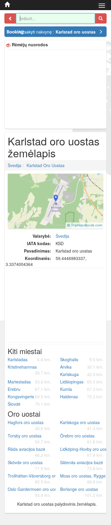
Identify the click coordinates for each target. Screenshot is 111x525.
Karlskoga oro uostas (82, 425)
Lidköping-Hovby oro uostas (84, 452)
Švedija (14, 165)
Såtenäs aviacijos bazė (82, 465)
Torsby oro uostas (29, 439)
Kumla (82, 389)
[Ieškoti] (101, 18)
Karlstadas (29, 359)
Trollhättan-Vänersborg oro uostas (32, 479)
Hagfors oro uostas (29, 425)
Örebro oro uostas (82, 439)
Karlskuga (82, 374)
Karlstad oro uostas (46, 165)
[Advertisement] (55, 88)
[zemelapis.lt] (7, 4)
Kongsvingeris (29, 396)
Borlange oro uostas (82, 492)
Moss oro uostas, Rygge (83, 479)
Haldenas (82, 396)
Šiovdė (29, 404)
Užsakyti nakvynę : (57, 32)
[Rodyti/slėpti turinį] (10, 18)
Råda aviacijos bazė (29, 452)
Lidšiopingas (82, 382)
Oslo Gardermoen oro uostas (32, 492)
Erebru (29, 389)
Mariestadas (29, 382)
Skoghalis (82, 359)
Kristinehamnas (29, 370)
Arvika (82, 367)
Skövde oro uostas (29, 465)
